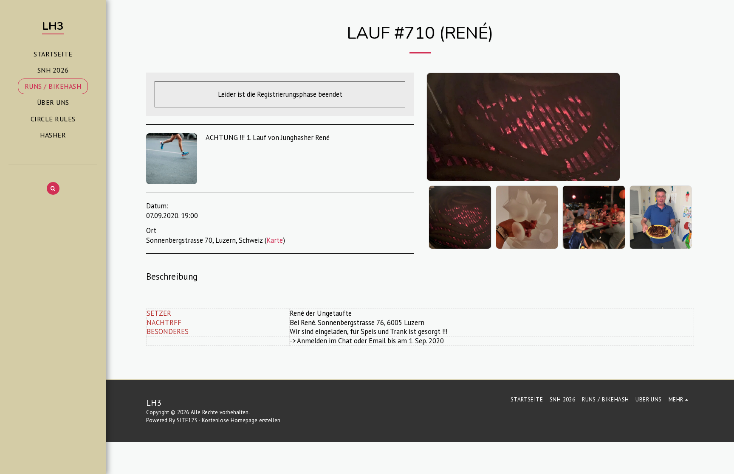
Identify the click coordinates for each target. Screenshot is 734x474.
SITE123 (187, 420)
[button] (53, 188)
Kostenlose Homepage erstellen (241, 420)
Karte (274, 240)
